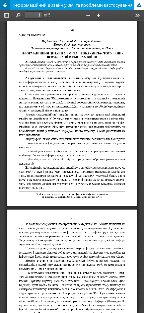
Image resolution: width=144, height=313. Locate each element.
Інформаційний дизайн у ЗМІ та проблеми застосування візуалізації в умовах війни (78, 5)
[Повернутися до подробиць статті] (5, 5)
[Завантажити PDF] (139, 5)
